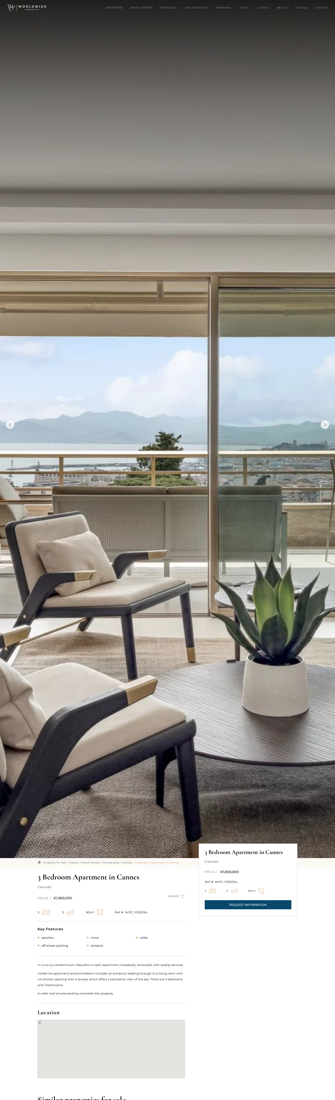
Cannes (127, 862)
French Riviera (90, 862)
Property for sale (55, 862)
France (73, 862)
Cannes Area (110, 862)
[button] (248, 904)
